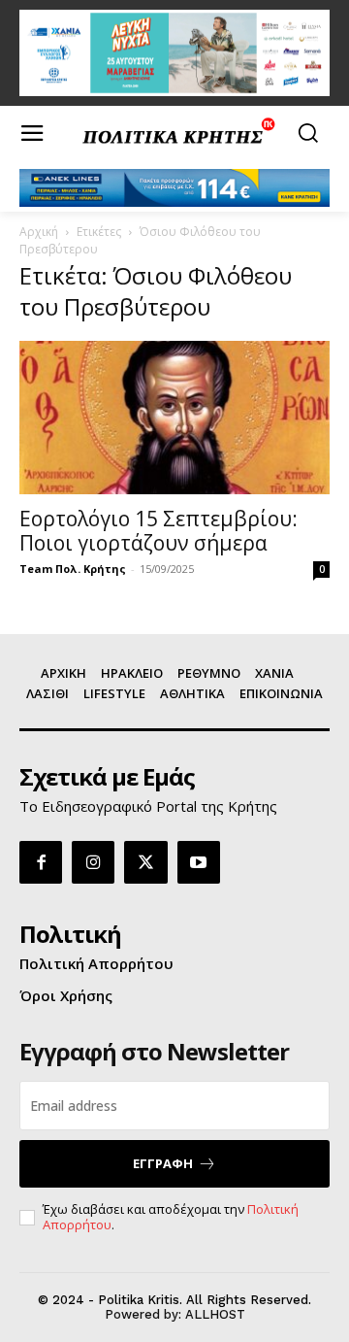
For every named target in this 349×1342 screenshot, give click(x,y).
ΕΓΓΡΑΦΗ (163, 1163)
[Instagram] (93, 862)
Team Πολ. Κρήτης (72, 568)
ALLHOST (215, 1314)
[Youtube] (198, 862)
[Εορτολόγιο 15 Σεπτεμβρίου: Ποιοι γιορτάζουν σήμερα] (174, 417)
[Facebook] (40, 862)
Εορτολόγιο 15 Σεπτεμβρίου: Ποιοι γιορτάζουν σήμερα (158, 530)
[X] (145, 862)
